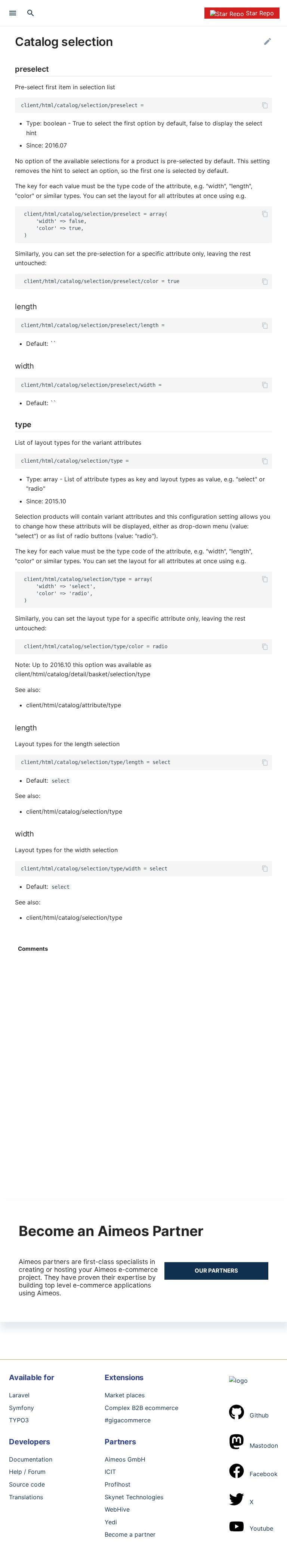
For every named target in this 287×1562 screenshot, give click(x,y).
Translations (26, 1497)
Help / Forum (27, 1471)
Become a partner (130, 1534)
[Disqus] (143, 1054)
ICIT (110, 1471)
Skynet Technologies (134, 1497)
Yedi (111, 1522)
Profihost (117, 1484)
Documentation (30, 1459)
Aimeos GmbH (125, 1459)
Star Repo (260, 13)
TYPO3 (19, 1420)
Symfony (21, 1408)
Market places (125, 1395)
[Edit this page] (267, 42)
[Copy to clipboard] (265, 104)
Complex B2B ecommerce (141, 1408)
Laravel (19, 1395)
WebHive (117, 1509)
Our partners (216, 1270)
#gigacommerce (128, 1420)
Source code (27, 1484)
